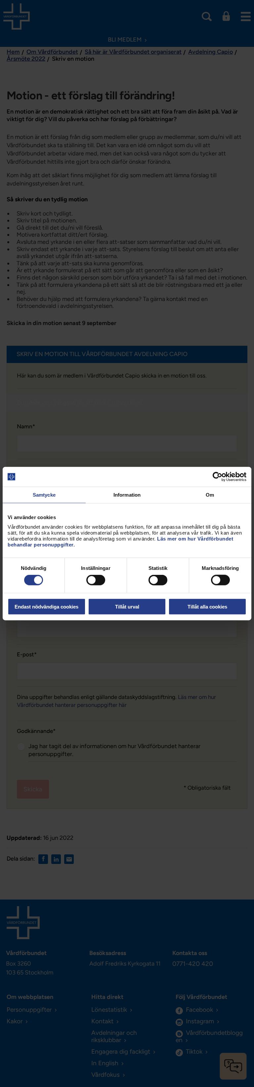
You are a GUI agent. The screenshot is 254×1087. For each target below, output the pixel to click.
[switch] (95, 580)
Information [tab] (127, 495)
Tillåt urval (127, 606)
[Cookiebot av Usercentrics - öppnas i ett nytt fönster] (217, 477)
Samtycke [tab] (44, 495)
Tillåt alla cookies (207, 606)
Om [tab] (210, 495)
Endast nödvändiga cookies (46, 606)
